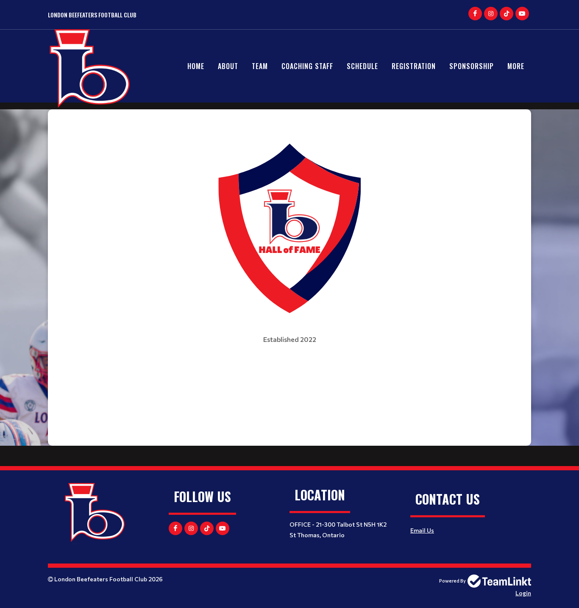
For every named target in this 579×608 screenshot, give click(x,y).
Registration (414, 66)
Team (260, 66)
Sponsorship (471, 66)
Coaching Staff (307, 66)
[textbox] (289, 239)
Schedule (362, 66)
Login (523, 593)
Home (195, 66)
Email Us (422, 530)
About (228, 66)
